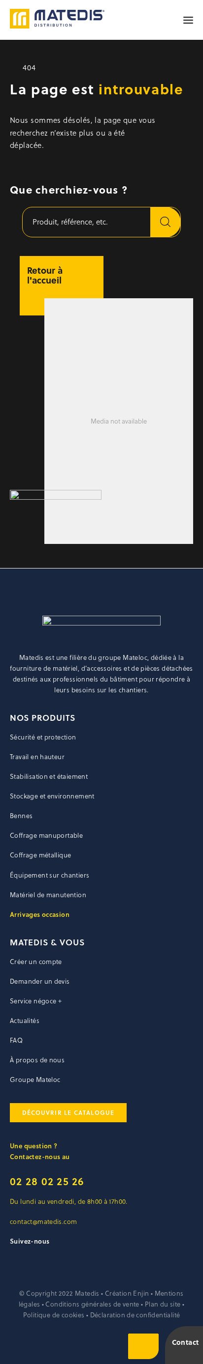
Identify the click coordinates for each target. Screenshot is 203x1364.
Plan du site (163, 1304)
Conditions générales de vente (92, 1304)
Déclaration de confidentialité (135, 1314)
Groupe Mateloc (35, 1079)
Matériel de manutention (48, 894)
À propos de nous (37, 1059)
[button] (188, 20)
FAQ (16, 1040)
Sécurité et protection (43, 737)
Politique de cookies (54, 1314)
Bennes (21, 815)
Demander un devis (40, 981)
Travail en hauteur (37, 756)
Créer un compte (36, 961)
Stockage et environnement (52, 796)
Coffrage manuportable (46, 835)
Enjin (141, 1293)
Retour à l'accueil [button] (45, 275)
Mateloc (134, 657)
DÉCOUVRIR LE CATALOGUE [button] (68, 1112)
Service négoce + (36, 1000)
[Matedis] (57, 20)
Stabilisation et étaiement (49, 776)
